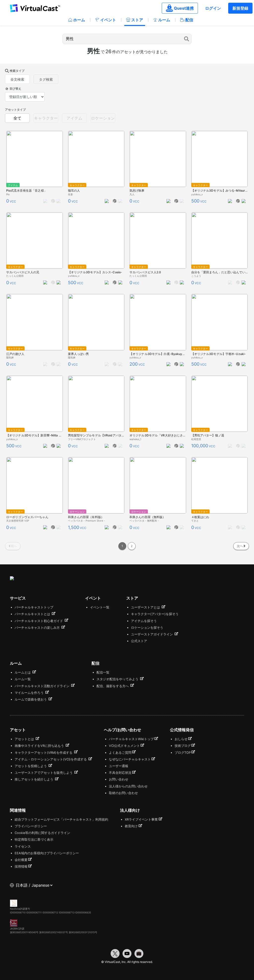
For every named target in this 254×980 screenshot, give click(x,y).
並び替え (15, 88)
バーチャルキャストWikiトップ (131, 739)
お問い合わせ (118, 779)
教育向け (131, 826)
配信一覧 (102, 672)
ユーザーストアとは (146, 607)
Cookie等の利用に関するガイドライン (42, 833)
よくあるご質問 (120, 752)
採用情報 (21, 866)
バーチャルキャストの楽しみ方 (38, 627)
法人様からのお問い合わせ (128, 786)
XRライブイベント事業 (141, 819)
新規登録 (240, 8)
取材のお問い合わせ (123, 793)
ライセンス (23, 846)
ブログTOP (183, 752)
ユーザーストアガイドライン (152, 634)
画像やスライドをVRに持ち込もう (40, 746)
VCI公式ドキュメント (124, 746)
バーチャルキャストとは (33, 614)
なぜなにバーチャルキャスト (130, 759)
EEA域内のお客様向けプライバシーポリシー (47, 853)
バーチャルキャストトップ (34, 607)
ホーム (79, 19)
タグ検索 (46, 79)
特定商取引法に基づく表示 (34, 839)
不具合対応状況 (120, 773)
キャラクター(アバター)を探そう (155, 614)
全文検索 (17, 79)
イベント (108, 19)
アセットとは (25, 739)
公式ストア (139, 641)
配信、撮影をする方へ (113, 686)
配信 (189, 19)
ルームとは (23, 672)
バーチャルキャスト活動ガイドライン (42, 686)
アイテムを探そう (144, 621)
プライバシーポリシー (31, 826)
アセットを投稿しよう (31, 766)
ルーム (164, 19)
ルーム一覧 (23, 679)
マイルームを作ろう (30, 693)
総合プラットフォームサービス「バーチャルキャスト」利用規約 (61, 819)
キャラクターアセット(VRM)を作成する (44, 752)
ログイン (213, 8)
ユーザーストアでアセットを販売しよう (44, 773)
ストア (137, 19)
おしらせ (181, 739)
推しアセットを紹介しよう (34, 779)
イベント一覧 (99, 607)
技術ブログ (183, 746)
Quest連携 (184, 8)
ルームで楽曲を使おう (31, 699)
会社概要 (21, 860)
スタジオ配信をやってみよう (117, 679)
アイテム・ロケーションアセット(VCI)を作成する (51, 759)
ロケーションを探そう (147, 627)
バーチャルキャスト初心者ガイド (39, 621)
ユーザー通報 (118, 766)
